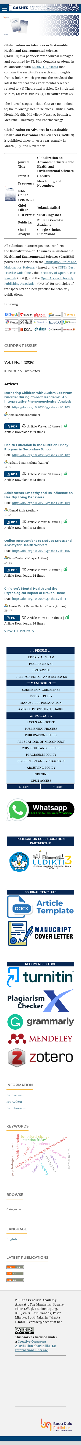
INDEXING (41, 774)
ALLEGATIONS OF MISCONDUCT (41, 741)
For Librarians (15, 1108)
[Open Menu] (4, 8)
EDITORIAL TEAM (41, 657)
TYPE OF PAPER (41, 696)
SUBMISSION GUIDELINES (41, 690)
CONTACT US (41, 670)
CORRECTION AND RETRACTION (41, 761)
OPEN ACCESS (41, 780)
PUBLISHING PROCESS (41, 729)
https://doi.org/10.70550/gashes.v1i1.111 (41, 599)
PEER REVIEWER (41, 664)
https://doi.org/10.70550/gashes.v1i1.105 (41, 407)
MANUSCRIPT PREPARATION (41, 703)
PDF (13, 426)
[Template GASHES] (40, 917)
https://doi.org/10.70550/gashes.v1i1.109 (41, 503)
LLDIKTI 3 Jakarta (45, 67)
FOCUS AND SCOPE (41, 722)
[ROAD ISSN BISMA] (40, 316)
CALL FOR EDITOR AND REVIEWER (41, 677)
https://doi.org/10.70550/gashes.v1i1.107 (41, 455)
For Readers (14, 1095)
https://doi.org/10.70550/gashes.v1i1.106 (41, 551)
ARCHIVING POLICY (41, 767)
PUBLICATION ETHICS (41, 735)
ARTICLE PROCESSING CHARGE (41, 709)
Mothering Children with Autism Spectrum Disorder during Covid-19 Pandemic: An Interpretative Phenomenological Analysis (38, 397)
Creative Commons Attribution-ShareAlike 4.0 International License (35, 1345)
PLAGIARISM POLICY (41, 754)
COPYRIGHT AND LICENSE (41, 748)
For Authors (14, 1102)
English (11, 1239)
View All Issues (17, 631)
